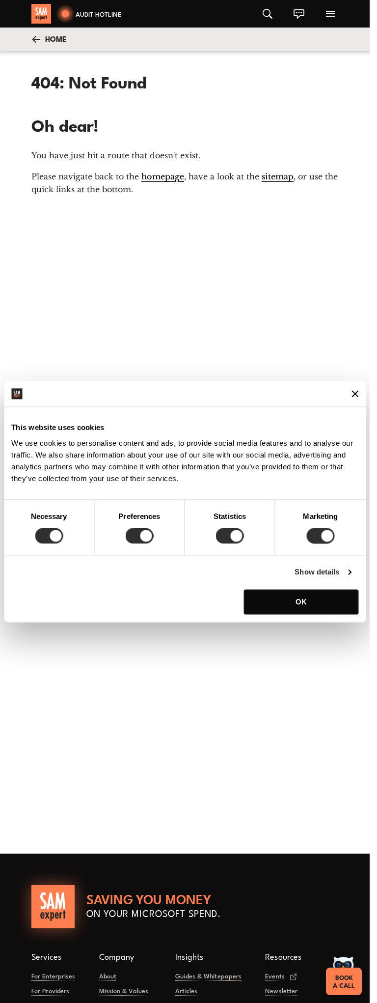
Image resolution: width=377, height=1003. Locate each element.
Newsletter (281, 991)
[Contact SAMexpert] (299, 14)
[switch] (139, 536)
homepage (162, 176)
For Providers (50, 991)
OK (301, 602)
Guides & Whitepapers (208, 977)
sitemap (278, 176)
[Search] (267, 14)
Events (275, 977)
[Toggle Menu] (330, 14)
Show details (317, 572)
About (108, 977)
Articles (186, 991)
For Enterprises (53, 977)
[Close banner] (354, 393)
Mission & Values (124, 991)
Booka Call (344, 982)
